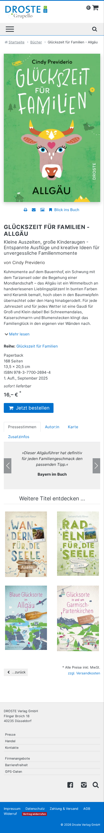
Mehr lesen (19, 334)
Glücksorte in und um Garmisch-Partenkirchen (78, 597)
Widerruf (10, 814)
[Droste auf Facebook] (70, 784)
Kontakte (11, 748)
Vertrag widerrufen (34, 814)
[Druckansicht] (25, 209)
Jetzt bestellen (32, 408)
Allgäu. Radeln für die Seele (78, 521)
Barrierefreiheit (16, 765)
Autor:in (52, 426)
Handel (10, 741)
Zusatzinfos (18, 436)
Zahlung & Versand (64, 809)
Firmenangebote (17, 758)
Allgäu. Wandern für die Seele (26, 521)
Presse (10, 734)
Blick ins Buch (66, 209)
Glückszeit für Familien (37, 346)
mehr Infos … (28, 543)
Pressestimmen (22, 426)
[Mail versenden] (33, 209)
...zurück (18, 672)
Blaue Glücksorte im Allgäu (26, 595)
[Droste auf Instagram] (82, 784)
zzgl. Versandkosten (84, 673)
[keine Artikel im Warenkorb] (95, 8)
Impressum (12, 809)
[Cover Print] (42, 209)
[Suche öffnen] (94, 29)
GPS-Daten (13, 771)
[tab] (22, 427)
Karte (73, 426)
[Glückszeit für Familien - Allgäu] (52, 127)
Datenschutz (35, 809)
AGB (86, 809)
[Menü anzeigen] (10, 29)
